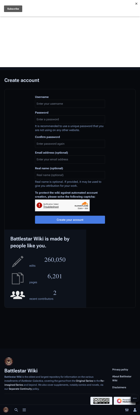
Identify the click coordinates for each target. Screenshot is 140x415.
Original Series (84, 380)
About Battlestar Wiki (121, 378)
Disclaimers (119, 387)
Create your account (70, 220)
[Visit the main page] (5, 410)
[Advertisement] (70, 41)
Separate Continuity (20, 388)
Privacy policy (120, 369)
